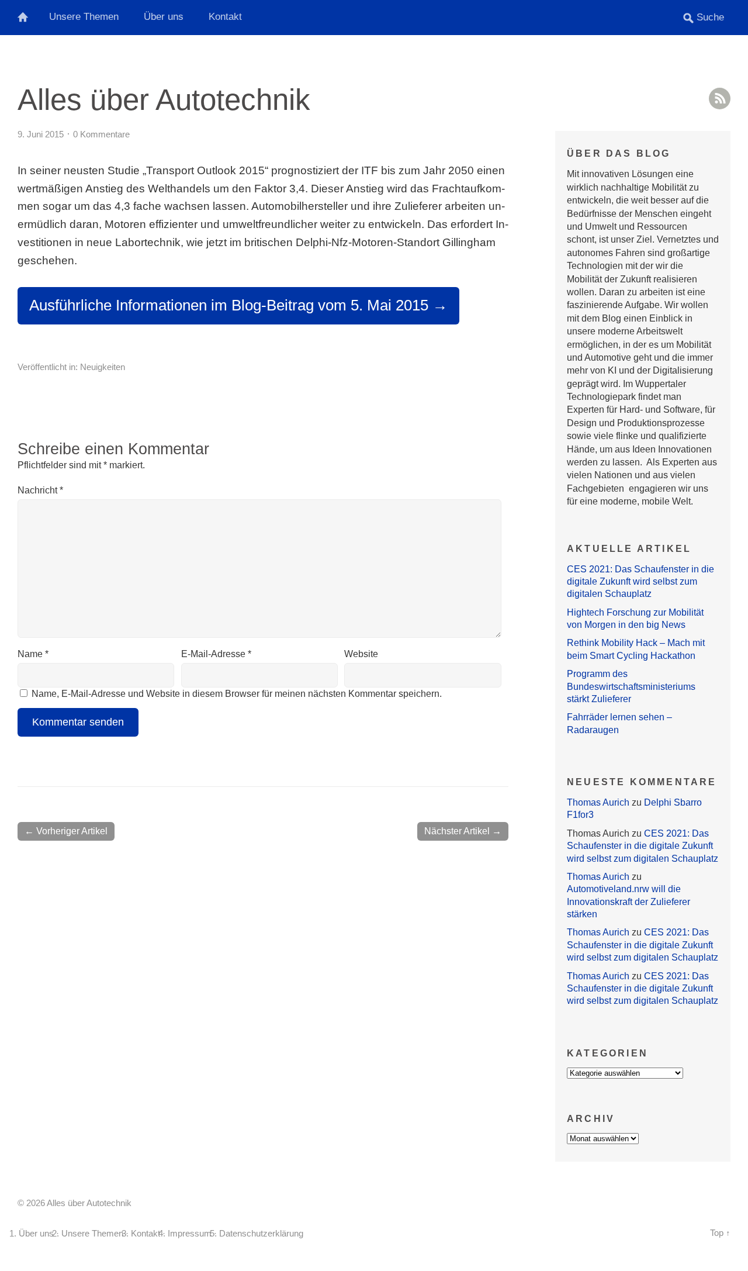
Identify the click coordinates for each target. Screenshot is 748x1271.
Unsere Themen (84, 16)
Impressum (190, 1233)
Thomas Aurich (598, 802)
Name (33, 654)
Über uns (163, 16)
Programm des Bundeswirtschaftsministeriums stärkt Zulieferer (631, 686)
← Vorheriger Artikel (66, 831)
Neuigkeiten (102, 367)
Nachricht (40, 490)
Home (29, 17)
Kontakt (225, 16)
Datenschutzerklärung (261, 1233)
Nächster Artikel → (462, 831)
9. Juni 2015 (41, 134)
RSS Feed (719, 98)
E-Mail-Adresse (216, 654)
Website (361, 654)
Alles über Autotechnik (164, 99)
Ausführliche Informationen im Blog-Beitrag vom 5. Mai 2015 (228, 305)
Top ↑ (720, 1233)
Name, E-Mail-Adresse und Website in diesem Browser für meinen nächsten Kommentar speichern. (237, 694)
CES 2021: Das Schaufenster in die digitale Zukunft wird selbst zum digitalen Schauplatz (640, 581)
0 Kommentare (101, 134)
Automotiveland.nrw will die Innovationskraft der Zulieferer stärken (628, 901)
